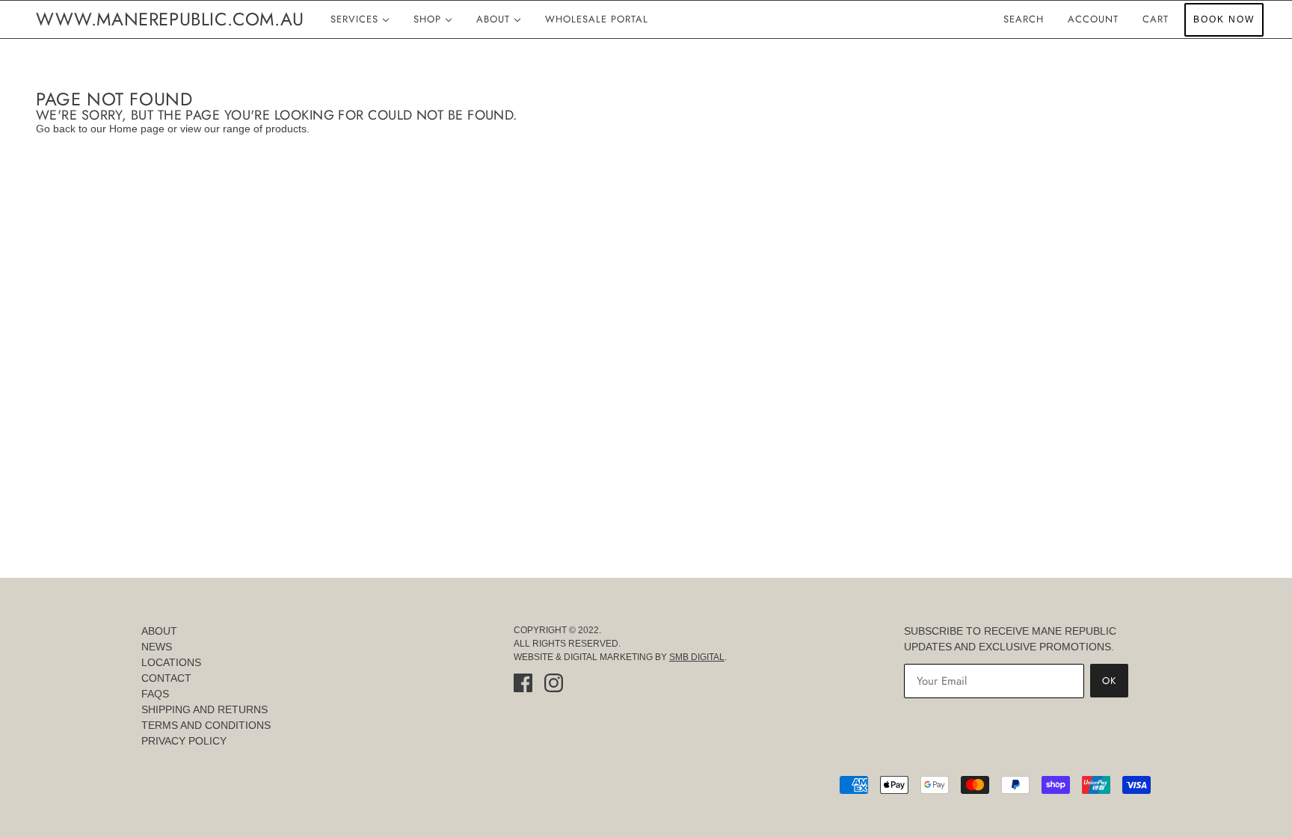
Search (1023, 19)
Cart (1157, 19)
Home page (136, 129)
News (156, 647)
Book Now (1224, 19)
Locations (171, 662)
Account (1093, 19)
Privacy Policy (184, 741)
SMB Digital (697, 657)
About (159, 631)
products (286, 129)
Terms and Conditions (206, 725)
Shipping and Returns (204, 709)
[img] (523, 683)
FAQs (155, 694)
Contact (166, 678)
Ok (1109, 681)
